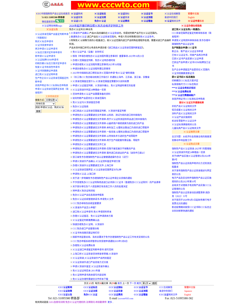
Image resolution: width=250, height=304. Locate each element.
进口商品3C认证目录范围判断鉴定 (125, 47)
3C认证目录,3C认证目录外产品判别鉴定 (92, 258)
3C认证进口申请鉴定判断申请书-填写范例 (93, 249)
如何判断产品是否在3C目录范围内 (89, 98)
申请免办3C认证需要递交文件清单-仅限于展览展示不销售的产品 (104, 148)
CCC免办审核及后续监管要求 (87, 203)
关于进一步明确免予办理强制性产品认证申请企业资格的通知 (102, 178)
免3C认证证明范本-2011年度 (86, 270)
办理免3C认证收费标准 (84, 245)
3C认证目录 (113, 33)
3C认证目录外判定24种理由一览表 (89, 90)
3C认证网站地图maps (52, 26)
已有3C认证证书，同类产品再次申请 (189, 55)
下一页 (133, 283)
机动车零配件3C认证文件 (184, 121)
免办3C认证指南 (80, 106)
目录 (123, 17)
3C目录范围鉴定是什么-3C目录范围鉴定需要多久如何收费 (101, 81)
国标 (123, 13)
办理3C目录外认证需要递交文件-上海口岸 (93, 165)
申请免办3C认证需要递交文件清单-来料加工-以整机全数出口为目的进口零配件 (111, 127)
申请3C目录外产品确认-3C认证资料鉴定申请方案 (96, 161)
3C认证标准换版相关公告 (184, 124)
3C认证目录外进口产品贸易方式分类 (90, 262)
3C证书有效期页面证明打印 (86, 233)
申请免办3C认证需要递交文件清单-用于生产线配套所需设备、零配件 (106, 140)
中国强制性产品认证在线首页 (53, 13)
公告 (77, 21)
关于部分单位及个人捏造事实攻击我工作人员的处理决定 (100, 186)
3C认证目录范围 (106, 36)
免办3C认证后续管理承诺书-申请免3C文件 (93, 199)
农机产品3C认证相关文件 (184, 106)
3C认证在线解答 (172, 13)
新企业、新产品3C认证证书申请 (187, 51)
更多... (111, 302)
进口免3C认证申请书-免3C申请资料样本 (92, 212)
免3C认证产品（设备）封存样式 (88, 52)
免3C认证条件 (147, 36)
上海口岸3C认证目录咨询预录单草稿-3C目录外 (95, 254)
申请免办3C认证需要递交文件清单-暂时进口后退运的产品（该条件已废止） (109, 153)
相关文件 (172, 21)
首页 (119, 283)
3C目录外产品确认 (80, 33)
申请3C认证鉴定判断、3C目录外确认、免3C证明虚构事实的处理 (104, 85)
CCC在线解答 (165, 287)
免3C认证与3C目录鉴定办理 (86, 102)
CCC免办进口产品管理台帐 (86, 228)
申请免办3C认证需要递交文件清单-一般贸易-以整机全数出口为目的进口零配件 (111, 132)
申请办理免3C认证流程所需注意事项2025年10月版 (97, 64)
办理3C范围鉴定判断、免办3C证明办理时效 (94, 60)
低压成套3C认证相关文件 (184, 110)
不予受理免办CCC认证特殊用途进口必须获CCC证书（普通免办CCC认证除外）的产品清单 (117, 182)
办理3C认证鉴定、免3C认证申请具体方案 (93, 216)
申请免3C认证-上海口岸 (84, 174)
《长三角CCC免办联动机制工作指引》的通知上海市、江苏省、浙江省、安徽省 (111, 77)
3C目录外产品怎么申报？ (85, 207)
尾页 (139, 283)
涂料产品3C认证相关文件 (184, 113)
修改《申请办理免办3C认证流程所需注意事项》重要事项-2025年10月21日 (108, 56)
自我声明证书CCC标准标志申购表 (188, 99)
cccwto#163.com (126, 298)
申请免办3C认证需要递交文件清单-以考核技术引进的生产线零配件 (105, 136)
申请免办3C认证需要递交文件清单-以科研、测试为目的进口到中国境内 (107, 115)
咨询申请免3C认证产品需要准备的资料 (91, 94)
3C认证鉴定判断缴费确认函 (86, 220)
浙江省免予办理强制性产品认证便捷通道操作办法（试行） (101, 157)
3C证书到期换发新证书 (183, 73)
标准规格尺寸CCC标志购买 (185, 84)
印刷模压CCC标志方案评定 (185, 80)
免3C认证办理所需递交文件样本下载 (90, 279)
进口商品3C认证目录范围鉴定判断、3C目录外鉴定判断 (99, 111)
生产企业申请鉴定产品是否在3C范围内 (191, 69)
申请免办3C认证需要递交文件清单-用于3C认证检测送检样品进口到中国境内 (110, 119)
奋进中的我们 (171, 17)
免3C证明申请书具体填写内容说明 (89, 275)
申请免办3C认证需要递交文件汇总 (89, 144)
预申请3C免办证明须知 (84, 190)
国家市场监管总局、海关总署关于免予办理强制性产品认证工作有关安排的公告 (111, 237)
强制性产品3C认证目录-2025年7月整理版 (191, 148)
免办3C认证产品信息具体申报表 (88, 195)
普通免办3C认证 (79, 36)
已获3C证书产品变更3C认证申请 (187, 58)
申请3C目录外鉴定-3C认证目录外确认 (91, 266)
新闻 (77, 13)
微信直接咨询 (48, 21)
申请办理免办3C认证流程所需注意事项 (91, 68)
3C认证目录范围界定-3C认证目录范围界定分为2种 (97, 169)
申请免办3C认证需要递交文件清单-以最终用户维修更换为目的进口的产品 (108, 123)
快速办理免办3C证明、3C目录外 (88, 224)
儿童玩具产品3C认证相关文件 (186, 128)
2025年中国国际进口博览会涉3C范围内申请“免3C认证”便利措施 (104, 73)
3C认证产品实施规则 (182, 117)
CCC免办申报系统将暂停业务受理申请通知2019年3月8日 (100, 241)
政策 (77, 17)
